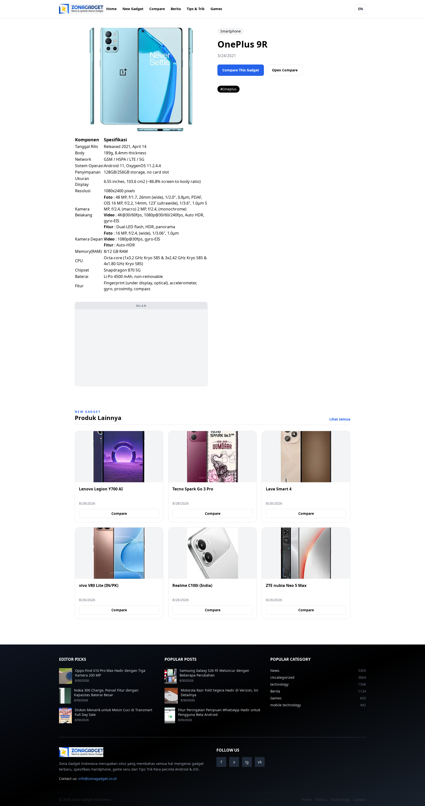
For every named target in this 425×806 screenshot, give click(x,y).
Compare (157, 8)
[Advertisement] (141, 347)
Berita (176, 8)
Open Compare (285, 70)
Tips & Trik (196, 8)
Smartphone (230, 31)
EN (360, 8)
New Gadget (132, 8)
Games (216, 8)
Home (111, 8)
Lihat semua (339, 419)
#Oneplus (228, 89)
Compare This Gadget (240, 70)
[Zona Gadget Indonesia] (81, 9)
